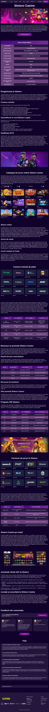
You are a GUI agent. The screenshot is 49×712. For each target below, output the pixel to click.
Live (17, 186)
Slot (42, 186)
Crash (30, 186)
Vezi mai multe (24, 633)
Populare (5, 186)
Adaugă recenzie (42, 615)
